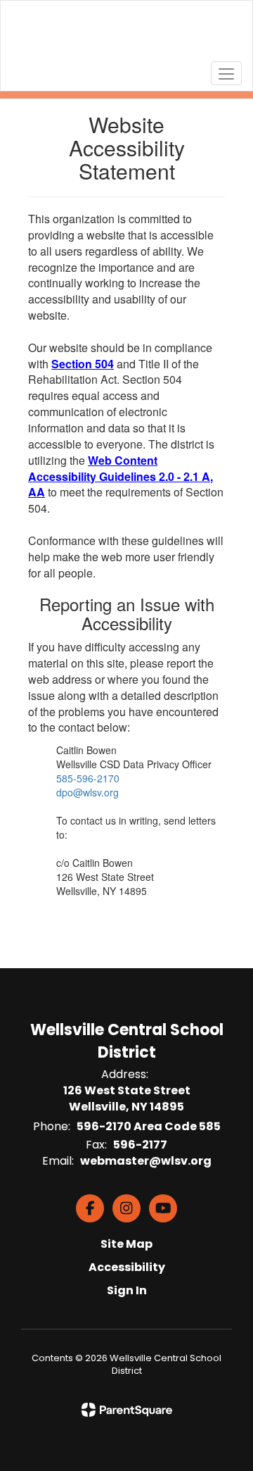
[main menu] (226, 73)
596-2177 (140, 1145)
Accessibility (127, 1267)
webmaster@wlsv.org (146, 1161)
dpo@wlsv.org (87, 792)
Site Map (126, 1244)
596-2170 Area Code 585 (149, 1126)
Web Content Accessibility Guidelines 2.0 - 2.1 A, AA (120, 476)
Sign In (127, 1290)
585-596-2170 (87, 778)
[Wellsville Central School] (126, 35)
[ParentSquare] (127, 1409)
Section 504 (82, 364)
